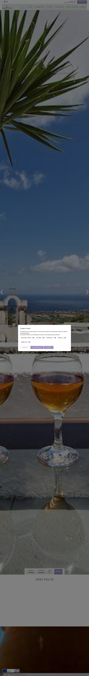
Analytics (60, 337)
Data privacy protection (54, 334)
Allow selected (37, 347)
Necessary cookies (26, 337)
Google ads (24, 342)
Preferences (49, 337)
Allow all (48, 347)
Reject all (25, 347)
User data (38, 337)
